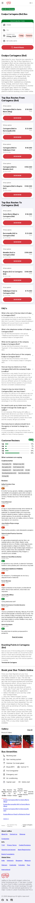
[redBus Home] (8, 3)
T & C (3, 845)
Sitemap (22, 834)
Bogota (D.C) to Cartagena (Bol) (12, 273)
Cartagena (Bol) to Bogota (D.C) (12, 187)
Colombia (21, 865)
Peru (28, 865)
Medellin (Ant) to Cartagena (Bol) (9, 254)
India (3, 860)
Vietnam (4, 865)
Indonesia (10, 860)
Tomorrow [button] (29, 35)
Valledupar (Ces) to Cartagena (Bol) (10, 292)
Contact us (13, 834)
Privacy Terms (12, 845)
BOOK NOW (17, 118)
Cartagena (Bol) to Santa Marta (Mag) (12, 110)
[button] (17, 25)
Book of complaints (7, 854)
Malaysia (28, 860)
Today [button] (21, 35)
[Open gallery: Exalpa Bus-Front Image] (11, 741)
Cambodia (12, 865)
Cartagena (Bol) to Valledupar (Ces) (10, 149)
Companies (5, 839)
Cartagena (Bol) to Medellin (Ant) (10, 168)
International (5, 869)
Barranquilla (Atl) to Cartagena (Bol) (10, 234)
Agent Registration (24, 849)
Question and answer (8, 849)
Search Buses (19, 47)
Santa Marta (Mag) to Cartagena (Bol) (11, 215)
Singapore (19, 860)
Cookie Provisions (25, 845)
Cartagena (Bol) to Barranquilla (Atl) (10, 130)
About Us (4, 834)
